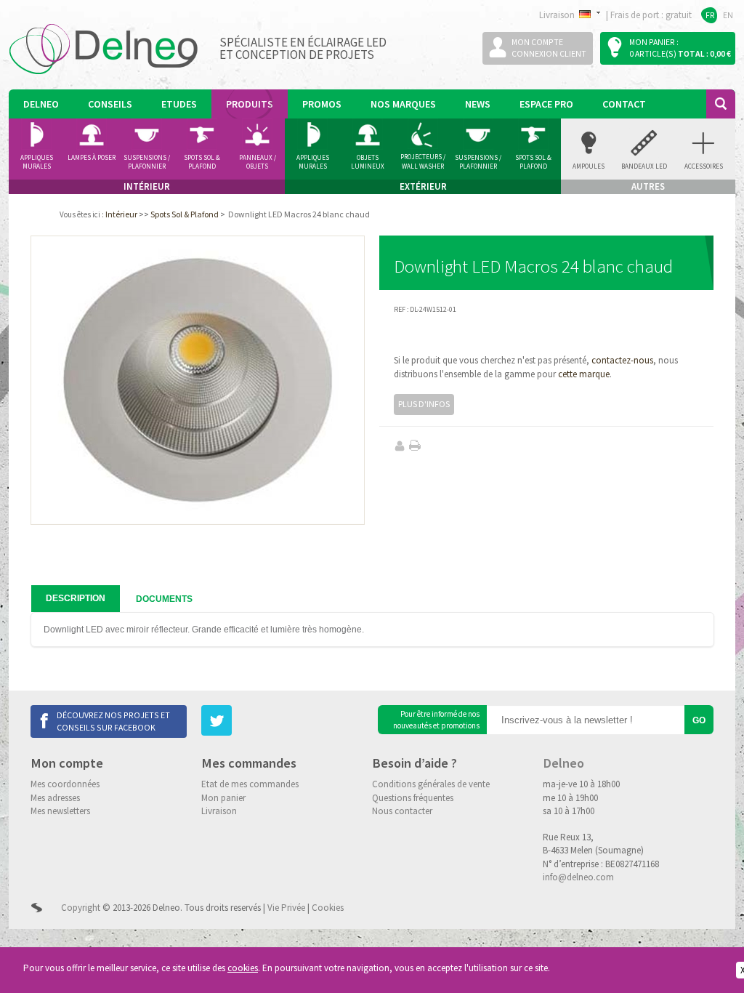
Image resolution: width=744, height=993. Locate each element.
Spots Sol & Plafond (202, 162)
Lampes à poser (92, 157)
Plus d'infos (424, 403)
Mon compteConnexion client (549, 47)
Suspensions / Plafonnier (147, 162)
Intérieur (121, 214)
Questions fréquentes (412, 798)
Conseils (110, 103)
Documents (164, 599)
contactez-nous (622, 360)
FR (710, 14)
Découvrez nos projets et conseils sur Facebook (113, 720)
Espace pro (546, 103)
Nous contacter (402, 811)
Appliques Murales (312, 162)
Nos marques (403, 103)
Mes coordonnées (65, 784)
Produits (249, 103)
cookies (242, 968)
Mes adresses (55, 798)
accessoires (703, 166)
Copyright (80, 907)
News (477, 103)
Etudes (179, 103)
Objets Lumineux (367, 162)
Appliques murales (36, 162)
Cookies (328, 907)
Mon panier (223, 798)
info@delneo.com (578, 877)
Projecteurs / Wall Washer (422, 161)
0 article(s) (652, 53)
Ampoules (588, 166)
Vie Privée (286, 907)
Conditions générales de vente (431, 784)
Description (75, 598)
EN (728, 14)
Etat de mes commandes (250, 784)
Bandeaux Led (644, 166)
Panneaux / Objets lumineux (257, 162)
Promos (321, 103)
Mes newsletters (60, 811)
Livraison (219, 811)
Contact (624, 103)
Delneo (41, 103)
